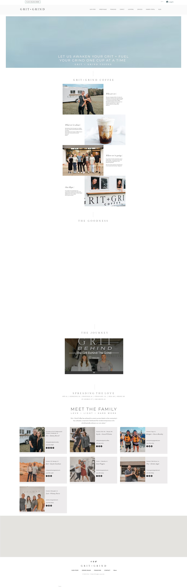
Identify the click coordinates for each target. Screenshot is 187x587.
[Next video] (120, 355)
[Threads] (53, 448)
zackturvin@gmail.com (52, 500)
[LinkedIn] (151, 446)
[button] (32, 2)
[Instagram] (49, 448)
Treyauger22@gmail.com (153, 470)
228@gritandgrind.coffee (102, 440)
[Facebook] (47, 448)
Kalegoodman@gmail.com (53, 470)
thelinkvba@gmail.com (102, 470)
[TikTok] (51, 448)
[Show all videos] (94, 372)
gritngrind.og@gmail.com (153, 440)
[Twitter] (149, 446)
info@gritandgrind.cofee (52, 442)
